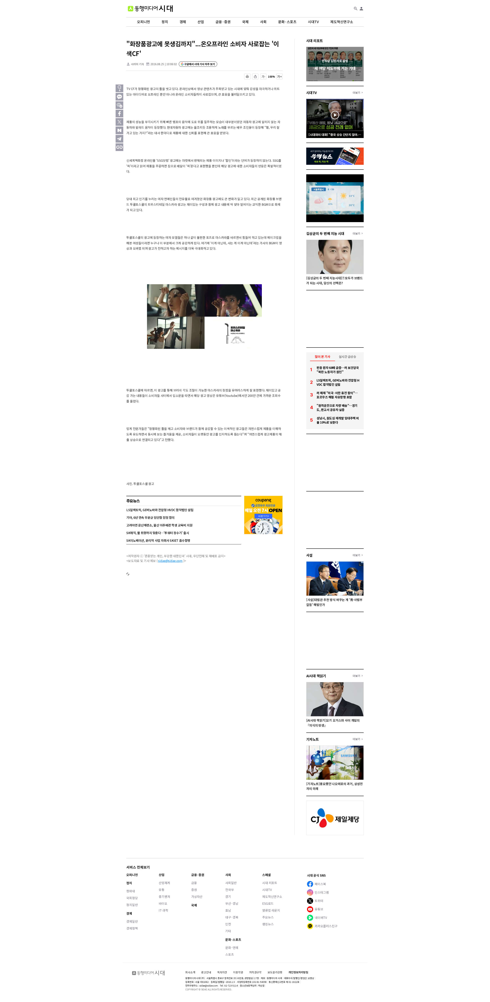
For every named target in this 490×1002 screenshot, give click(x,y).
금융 (194, 882)
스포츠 (229, 954)
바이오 (163, 903)
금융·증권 (223, 22)
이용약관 (238, 972)
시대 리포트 (314, 40)
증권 (194, 889)
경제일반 (132, 921)
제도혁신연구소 (341, 22)
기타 (228, 931)
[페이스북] (119, 113)
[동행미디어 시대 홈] (150, 8)
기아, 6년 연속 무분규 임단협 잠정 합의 (150, 517)
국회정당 (132, 898)
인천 (228, 924)
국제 (245, 22)
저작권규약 (255, 972)
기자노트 (312, 739)
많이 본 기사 (322, 356)
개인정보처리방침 (298, 972)
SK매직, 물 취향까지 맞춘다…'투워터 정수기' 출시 (157, 532)
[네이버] (119, 130)
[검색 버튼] (355, 8)
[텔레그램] (119, 139)
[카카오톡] (119, 97)
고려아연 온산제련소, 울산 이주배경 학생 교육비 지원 (159, 525)
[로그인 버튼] (361, 8)
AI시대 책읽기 (316, 675)
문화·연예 (231, 947)
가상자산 (197, 896)
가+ (279, 76)
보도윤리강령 (275, 972)
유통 (161, 889)
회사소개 (190, 972)
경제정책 (132, 928)
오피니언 (143, 22)
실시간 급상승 (347, 356)
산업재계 (164, 882)
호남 (228, 910)
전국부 (229, 889)
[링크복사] (119, 147)
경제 (183, 22)
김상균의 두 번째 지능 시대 (325, 233)
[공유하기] (255, 76)
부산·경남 (231, 903)
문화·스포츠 (287, 22)
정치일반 (132, 904)
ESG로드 (268, 903)
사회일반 (231, 882)
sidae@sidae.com (170, 560)
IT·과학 (163, 910)
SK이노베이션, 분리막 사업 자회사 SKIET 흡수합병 (158, 540)
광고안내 (206, 972)
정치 (165, 22)
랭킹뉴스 (268, 924)
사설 (309, 555)
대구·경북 (231, 917)
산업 (201, 22)
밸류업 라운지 (271, 910)
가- (263, 76)
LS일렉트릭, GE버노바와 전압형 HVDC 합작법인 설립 (159, 509)
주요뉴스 (268, 917)
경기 (228, 896)
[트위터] (119, 122)
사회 (263, 22)
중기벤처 (164, 896)
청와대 (130, 891)
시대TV (313, 22)
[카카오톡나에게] (119, 105)
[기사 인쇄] (247, 76)
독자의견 (222, 972)
